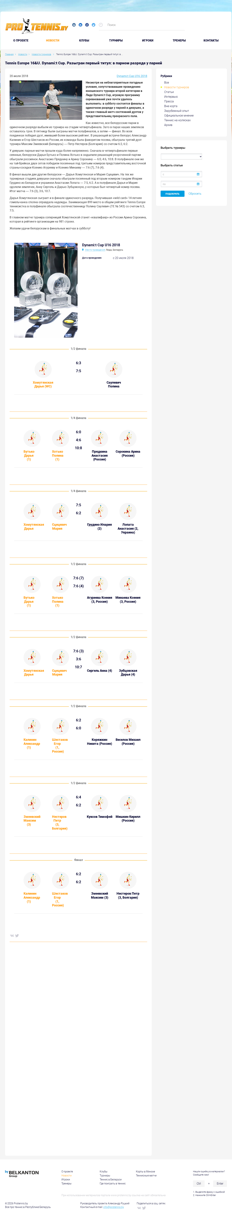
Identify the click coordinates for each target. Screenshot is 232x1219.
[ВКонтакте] (12, 935)
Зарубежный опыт (176, 111)
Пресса (169, 101)
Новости (52, 40)
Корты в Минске (145, 1171)
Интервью (171, 96)
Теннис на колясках (177, 120)
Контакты (211, 40)
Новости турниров (176, 87)
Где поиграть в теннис (113, 1183)
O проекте (20, 40)
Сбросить (194, 193)
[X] (17, 935)
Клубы (84, 40)
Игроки (147, 40)
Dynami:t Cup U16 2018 (132, 76)
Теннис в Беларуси (111, 1179)
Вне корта (170, 106)
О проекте (67, 1171)
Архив (168, 125)
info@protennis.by (113, 1207)
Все (166, 82)
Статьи (169, 92)
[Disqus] (78, 999)
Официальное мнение (179, 115)
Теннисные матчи (146, 1175)
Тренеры (179, 40)
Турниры (116, 40)
